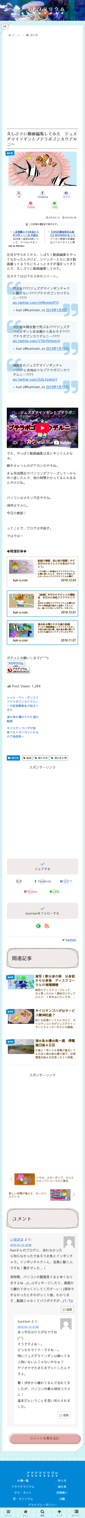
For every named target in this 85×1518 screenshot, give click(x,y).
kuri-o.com (20, 580)
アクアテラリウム (22, 1486)
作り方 (62, 1480)
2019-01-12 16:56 (20, 1245)
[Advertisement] (42, 83)
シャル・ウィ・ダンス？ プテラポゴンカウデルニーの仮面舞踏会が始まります (24, 703)
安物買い (62, 1492)
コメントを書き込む (44, 1438)
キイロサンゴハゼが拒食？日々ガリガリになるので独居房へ (23, 732)
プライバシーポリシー (42, 1505)
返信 (69, 1309)
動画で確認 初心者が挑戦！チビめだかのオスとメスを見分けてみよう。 (56, 563)
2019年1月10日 (57, 348)
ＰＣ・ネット (23, 1492)
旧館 (62, 1499)
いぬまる (16, 1239)
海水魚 (15, 758)
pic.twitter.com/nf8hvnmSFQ (36, 302)
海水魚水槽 (60, 758)
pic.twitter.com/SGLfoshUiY (35, 379)
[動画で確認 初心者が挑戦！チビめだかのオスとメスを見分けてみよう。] (21, 567)
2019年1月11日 (57, 386)
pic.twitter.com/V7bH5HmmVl (36, 340)
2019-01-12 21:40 (28, 1326)
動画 (28, 758)
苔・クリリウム (23, 1499)
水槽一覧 (23, 1480)
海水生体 (43, 758)
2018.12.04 (68, 580)
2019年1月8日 (56, 310)
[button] (75, 923)
